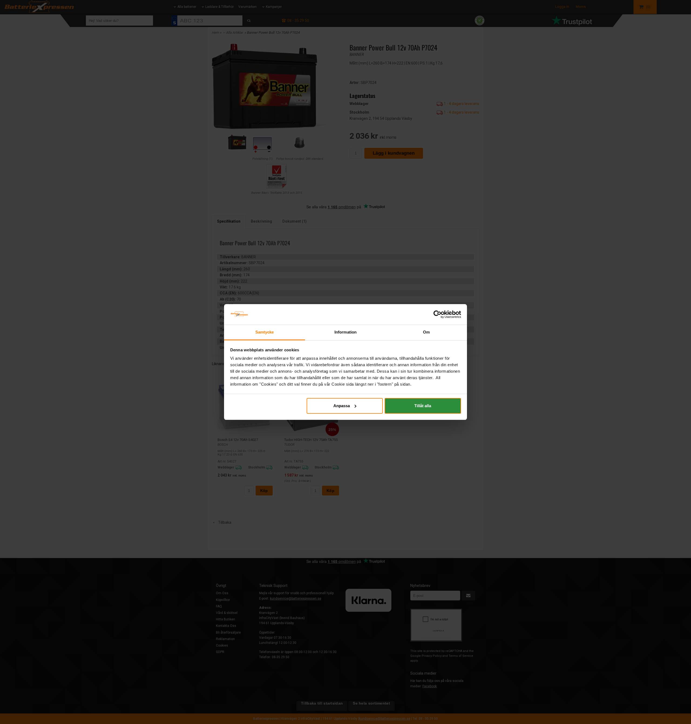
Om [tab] (426, 332)
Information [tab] (345, 332)
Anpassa (341, 405)
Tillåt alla (422, 405)
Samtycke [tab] (264, 332)
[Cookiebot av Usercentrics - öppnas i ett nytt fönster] (437, 314)
